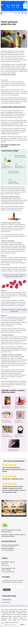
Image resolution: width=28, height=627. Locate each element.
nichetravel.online (6, 599)
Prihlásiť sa (6, 589)
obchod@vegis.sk (9, 572)
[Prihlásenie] (22, 13)
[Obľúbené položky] (19, 13)
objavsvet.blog (6, 602)
